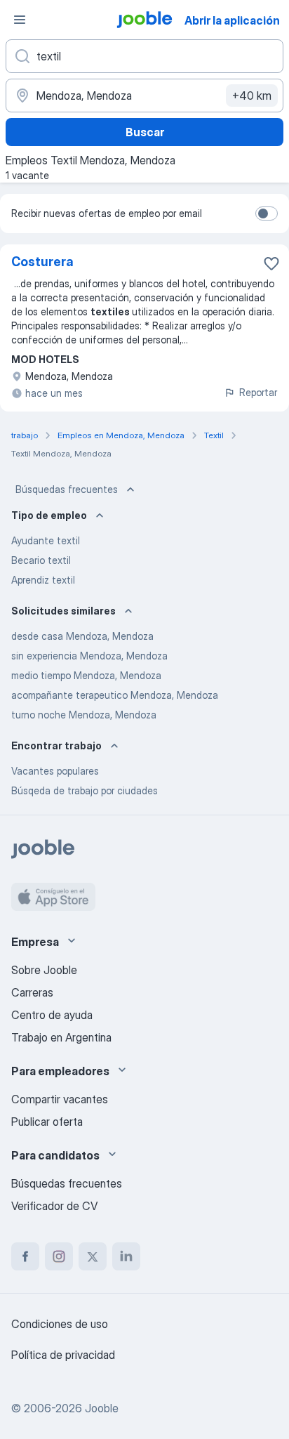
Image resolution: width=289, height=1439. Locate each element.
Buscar (145, 132)
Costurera (42, 261)
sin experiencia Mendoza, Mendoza (89, 656)
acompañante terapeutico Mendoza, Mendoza (114, 695)
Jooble (102, 1408)
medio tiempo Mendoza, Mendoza (86, 675)
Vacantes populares (55, 771)
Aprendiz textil (43, 580)
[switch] (266, 213)
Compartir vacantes (59, 1099)
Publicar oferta (47, 1122)
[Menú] (20, 20)
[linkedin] (126, 1256)
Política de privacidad (63, 1355)
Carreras (32, 992)
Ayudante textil (45, 540)
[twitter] (93, 1256)
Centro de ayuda (52, 1015)
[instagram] (59, 1256)
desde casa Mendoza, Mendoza (82, 636)
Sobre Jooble (44, 970)
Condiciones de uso (59, 1324)
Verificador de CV (54, 1206)
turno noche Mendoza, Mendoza (83, 715)
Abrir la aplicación (232, 20)
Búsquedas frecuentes (66, 489)
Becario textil (41, 560)
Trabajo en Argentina (61, 1037)
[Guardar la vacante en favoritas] (271, 263)
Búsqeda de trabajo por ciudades (84, 790)
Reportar (258, 392)
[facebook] (25, 1256)
